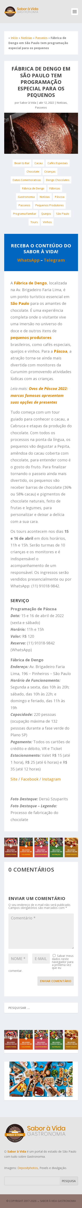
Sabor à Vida (28, 102)
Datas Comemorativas (27, 180)
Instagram (51, 779)
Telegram (54, 260)
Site (14, 779)
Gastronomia (26, 197)
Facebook (29, 779)
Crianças (50, 171)
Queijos (46, 214)
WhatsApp (28, 260)
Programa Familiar (24, 214)
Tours (34, 222)
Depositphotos (27, 1168)
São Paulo (62, 214)
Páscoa (59, 197)
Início (14, 38)
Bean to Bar (22, 163)
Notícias (26, 38)
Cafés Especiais (58, 163)
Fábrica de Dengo (33, 188)
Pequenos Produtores (49, 205)
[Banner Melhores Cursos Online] (41, 856)
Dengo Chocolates (57, 180)
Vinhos (47, 222)
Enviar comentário (55, 981)
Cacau (38, 163)
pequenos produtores (31, 337)
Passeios (41, 38)
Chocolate (32, 171)
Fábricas (54, 188)
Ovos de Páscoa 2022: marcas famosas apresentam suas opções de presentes (39, 395)
